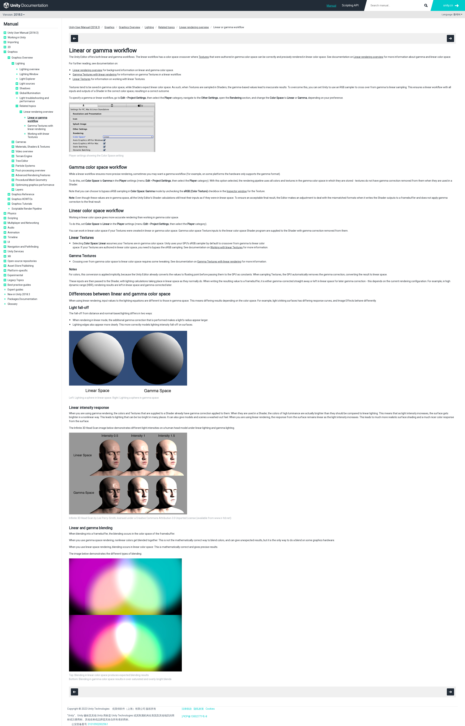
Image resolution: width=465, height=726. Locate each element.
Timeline (13, 237)
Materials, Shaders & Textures (33, 146)
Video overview (24, 151)
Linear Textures (81, 79)
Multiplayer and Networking (23, 222)
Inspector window (237, 191)
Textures (204, 56)
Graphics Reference (23, 194)
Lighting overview (30, 69)
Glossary (12, 303)
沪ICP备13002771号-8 (194, 716)
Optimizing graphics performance (35, 184)
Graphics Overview (22, 57)
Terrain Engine (24, 156)
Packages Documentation (22, 299)
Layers (19, 189)
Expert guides (15, 289)
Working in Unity (17, 37)
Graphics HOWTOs (22, 199)
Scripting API (350, 5)
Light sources (27, 83)
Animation (14, 232)
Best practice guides (19, 284)
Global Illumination (30, 93)
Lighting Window (29, 74)
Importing (13, 42)
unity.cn (448, 5)
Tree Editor (22, 160)
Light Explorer (27, 78)
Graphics (13, 51)
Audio (11, 227)
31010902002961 (98, 724)
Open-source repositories (22, 261)
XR (9, 256)
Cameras (21, 142)
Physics (12, 213)
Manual (331, 5)
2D (9, 47)
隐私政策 (199, 708)
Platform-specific (18, 270)
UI (9, 241)
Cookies (210, 708)
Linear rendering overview (38, 111)
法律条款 (187, 708)
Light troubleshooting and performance (34, 100)
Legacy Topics (16, 280)
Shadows (25, 88)
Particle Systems (25, 165)
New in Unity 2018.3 (19, 294)
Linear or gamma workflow (37, 119)
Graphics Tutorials (22, 203)
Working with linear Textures (38, 135)
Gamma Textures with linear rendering (40, 127)
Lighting (20, 63)
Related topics (28, 106)
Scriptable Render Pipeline (27, 208)
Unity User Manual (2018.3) (23, 32)
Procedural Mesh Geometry (31, 180)
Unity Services (16, 251)
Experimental (15, 275)
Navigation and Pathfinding (23, 246)
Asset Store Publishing (21, 265)
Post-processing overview (30, 170)
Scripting (13, 218)
